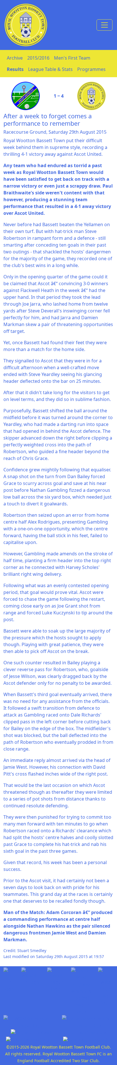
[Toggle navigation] (104, 25)
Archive (15, 58)
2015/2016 (38, 58)
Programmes (91, 69)
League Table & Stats (50, 69)
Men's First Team (72, 58)
